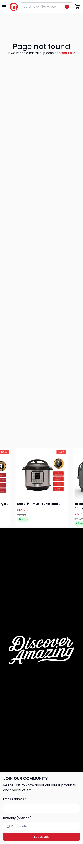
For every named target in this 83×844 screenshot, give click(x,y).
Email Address (14, 799)
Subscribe (41, 837)
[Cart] (77, 6)
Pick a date (19, 826)
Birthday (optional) (17, 818)
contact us (63, 53)
